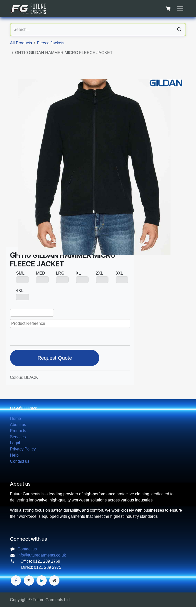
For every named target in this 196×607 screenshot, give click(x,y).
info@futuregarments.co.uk (41, 555)
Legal (15, 443)
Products (18, 431)
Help (14, 455)
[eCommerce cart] (168, 8)
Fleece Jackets (50, 43)
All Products (21, 43)
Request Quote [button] (55, 358)
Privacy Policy (23, 449)
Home (15, 418)
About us (18, 424)
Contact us (19, 461)
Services (18, 437)
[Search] (179, 29)
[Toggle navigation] (180, 8)
